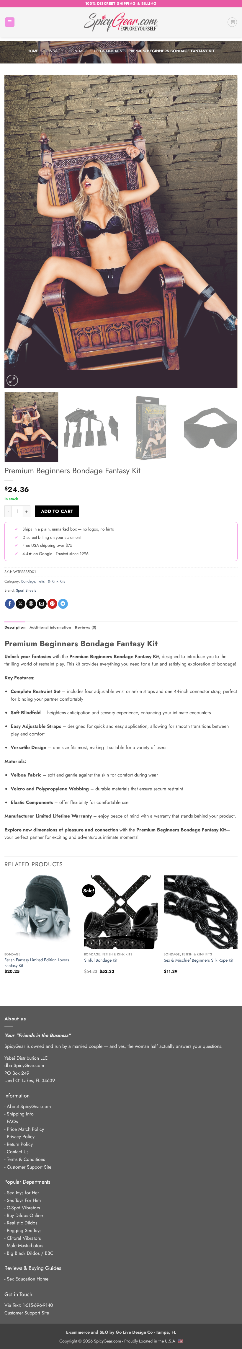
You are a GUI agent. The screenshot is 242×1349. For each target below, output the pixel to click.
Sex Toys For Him (24, 1200)
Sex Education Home (27, 1278)
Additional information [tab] (50, 627)
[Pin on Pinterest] (52, 604)
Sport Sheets (26, 590)
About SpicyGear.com (29, 1106)
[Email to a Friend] (42, 604)
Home (32, 51)
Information (17, 1096)
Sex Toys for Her (23, 1192)
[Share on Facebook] (10, 604)
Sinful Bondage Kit (100, 960)
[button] (9, 22)
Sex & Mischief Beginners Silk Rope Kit (198, 960)
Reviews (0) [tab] (85, 627)
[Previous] (16, 231)
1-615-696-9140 (38, 1305)
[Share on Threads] (31, 604)
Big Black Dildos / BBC (30, 1253)
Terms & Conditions (26, 1159)
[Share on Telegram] (63, 604)
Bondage (54, 51)
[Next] (225, 231)
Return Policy (20, 1144)
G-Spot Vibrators (23, 1207)
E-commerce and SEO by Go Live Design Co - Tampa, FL (121, 1332)
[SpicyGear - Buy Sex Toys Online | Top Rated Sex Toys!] (121, 22)
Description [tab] (14, 627)
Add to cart (57, 511)
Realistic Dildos (22, 1222)
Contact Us (17, 1151)
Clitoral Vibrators (24, 1238)
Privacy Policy (21, 1136)
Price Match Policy (25, 1129)
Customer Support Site (29, 1167)
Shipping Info (20, 1113)
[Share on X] (20, 604)
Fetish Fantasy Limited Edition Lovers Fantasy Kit (36, 962)
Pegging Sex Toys (24, 1230)
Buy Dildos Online (25, 1215)
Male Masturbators (25, 1245)
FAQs (12, 1121)
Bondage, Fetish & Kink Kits (95, 51)
